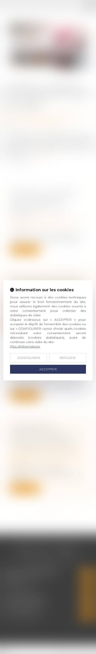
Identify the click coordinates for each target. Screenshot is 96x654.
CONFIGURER (28, 358)
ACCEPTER (48, 369)
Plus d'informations (25, 346)
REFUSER (67, 358)
